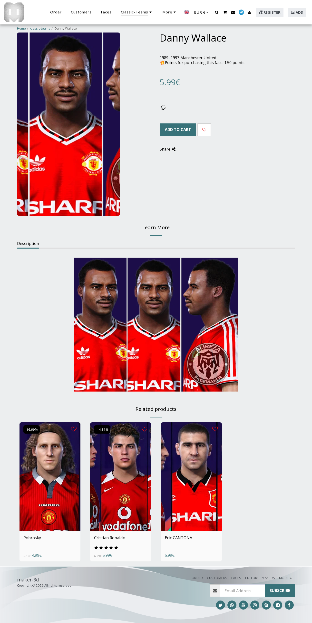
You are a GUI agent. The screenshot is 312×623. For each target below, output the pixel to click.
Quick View (50, 516)
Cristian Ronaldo (109, 537)
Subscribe (280, 590)
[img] (50, 476)
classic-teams (40, 28)
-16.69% (31, 429)
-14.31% (102, 429)
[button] (216, 12)
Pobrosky (32, 537)
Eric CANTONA (178, 537)
